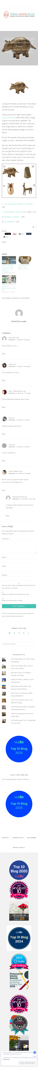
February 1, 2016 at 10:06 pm (19, 366)
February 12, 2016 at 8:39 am (19, 473)
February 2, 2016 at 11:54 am (19, 393)
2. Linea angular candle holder (14, 212)
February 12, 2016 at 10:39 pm (23, 499)
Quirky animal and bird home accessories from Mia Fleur (8, 287)
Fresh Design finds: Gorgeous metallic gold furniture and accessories (8, 268)
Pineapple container (12, 217)
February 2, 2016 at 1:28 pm (19, 420)
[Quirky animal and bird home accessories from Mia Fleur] (9, 279)
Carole (11, 364)
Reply (3, 354)
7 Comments (19, 56)
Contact (5, 838)
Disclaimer (31, 838)
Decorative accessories (21, 298)
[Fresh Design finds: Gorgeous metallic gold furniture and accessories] (9, 260)
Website (4, 575)
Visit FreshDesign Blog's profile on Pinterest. (15, 779)
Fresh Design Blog (19, 13)
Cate (10, 445)
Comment (5, 539)
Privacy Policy (19, 847)
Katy (10, 418)
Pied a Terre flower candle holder (24, 266)
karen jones (12, 338)
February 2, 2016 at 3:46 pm (19, 447)
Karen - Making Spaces (16, 391)
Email (4, 566)
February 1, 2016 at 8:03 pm (19, 339)
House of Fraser (8, 117)
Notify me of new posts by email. (12, 600)
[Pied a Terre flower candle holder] (25, 260)
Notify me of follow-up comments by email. (15, 594)
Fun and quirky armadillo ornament (18, 204)
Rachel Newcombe (18, 497)
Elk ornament (9, 221)
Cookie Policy (18, 838)
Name (4, 557)
